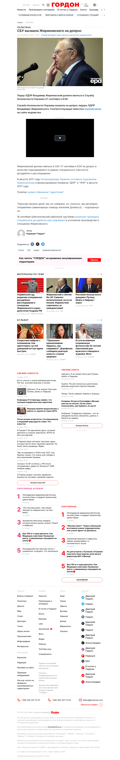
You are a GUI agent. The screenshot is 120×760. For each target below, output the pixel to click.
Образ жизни (23, 631)
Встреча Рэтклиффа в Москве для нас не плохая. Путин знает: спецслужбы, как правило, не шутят (80, 403)
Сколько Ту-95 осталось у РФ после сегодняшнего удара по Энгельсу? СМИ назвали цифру (35, 466)
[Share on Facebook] (32, 244)
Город (62, 591)
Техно (20, 626)
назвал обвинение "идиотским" (46, 192)
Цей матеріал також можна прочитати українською (67, 35)
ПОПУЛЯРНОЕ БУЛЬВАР (30, 488)
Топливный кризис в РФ (30, 15)
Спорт (20, 616)
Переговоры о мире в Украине (59, 15)
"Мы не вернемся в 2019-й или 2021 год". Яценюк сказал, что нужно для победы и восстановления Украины (36, 454)
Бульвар (94, 9)
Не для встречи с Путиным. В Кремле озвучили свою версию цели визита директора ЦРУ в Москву (85, 553)
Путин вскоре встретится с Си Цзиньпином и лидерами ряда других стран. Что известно (37, 421)
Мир (61, 311)
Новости (21, 9)
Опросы (42, 644)
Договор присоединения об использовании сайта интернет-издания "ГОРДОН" (48, 689)
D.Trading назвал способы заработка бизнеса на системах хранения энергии (35, 476)
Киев (62, 596)
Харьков (64, 616)
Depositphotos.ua (54, 727)
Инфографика (23, 641)
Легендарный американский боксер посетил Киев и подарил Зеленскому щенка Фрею (84, 515)
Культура (21, 621)
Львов (63, 601)
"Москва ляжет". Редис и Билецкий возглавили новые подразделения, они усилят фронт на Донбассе (84, 528)
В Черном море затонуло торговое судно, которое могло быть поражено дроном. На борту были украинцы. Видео (37, 443)
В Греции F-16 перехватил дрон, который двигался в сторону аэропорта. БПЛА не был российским (36, 432)
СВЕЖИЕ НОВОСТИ (27, 373)
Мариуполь (65, 626)
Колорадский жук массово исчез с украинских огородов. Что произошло (40, 550)
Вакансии (21, 657)
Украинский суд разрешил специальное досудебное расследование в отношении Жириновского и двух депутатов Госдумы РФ (29, 302)
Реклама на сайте (25, 667)
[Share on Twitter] (37, 244)
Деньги (20, 606)
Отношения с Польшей (87, 15)
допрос (36, 250)
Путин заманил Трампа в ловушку (80, 393)
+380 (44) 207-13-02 (61, 700)
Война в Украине (37, 314)
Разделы (42, 591)
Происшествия (24, 636)
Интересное (22, 646)
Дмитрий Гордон (90, 597)
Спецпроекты (45, 654)
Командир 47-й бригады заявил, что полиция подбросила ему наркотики (35, 401)
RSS (87, 661)
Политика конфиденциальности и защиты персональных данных (48, 676)
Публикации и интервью (41, 9)
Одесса (63, 606)
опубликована (92, 109)
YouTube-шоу (45, 649)
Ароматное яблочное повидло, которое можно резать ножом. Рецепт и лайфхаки (40, 523)
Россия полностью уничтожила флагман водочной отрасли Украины (79, 385)
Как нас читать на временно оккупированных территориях (25, 684)
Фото (41, 634)
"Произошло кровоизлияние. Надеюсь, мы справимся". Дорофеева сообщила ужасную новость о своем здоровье (59, 348)
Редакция (21, 662)
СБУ (28, 250)
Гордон (20, 22)
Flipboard (90, 656)
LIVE (41, 624)
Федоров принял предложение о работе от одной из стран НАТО (43, 409)
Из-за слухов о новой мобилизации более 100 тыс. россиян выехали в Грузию (36, 381)
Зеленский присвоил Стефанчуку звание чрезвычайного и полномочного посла (82, 541)
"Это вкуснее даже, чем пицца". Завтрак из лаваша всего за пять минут (37, 510)
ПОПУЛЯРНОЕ (69, 506)
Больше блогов (82, 426)
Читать (94, 260)
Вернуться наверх (89, 704)
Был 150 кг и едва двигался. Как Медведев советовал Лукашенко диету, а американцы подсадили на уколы (84, 568)
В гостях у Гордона (67, 9)
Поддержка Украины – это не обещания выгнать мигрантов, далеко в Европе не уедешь (80, 415)
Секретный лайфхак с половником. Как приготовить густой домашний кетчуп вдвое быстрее (30, 345)
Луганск (64, 631)
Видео (42, 639)
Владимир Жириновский (52, 250)
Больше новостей (37, 483)
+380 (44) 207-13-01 (30, 700)
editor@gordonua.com (93, 700)
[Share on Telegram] (43, 244)
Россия (21, 250)
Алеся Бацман (92, 643)
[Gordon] (65, 5)
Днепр (63, 621)
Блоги (83, 9)
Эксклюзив (44, 629)
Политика (29, 22)
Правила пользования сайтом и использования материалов (48, 665)
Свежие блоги (70, 370)
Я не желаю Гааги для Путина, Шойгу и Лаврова (41, 390)
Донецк (63, 611)
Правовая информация (23, 673)
